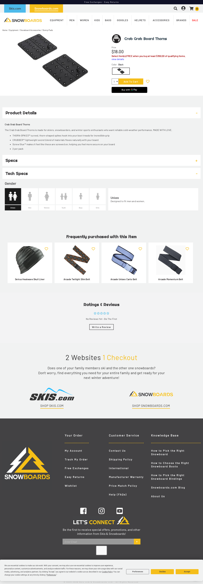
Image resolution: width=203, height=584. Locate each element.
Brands (181, 20)
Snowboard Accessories (30, 30)
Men (72, 20)
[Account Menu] (183, 8)
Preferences (137, 572)
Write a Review (101, 327)
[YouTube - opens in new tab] (120, 510)
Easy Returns (75, 476)
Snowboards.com (46, 8)
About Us (158, 496)
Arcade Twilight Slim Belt (77, 279)
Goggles (122, 20)
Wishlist (71, 485)
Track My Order (76, 459)
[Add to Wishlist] (147, 81)
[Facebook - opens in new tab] (83, 510)
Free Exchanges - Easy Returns (101, 2)
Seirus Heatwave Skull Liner (30, 279)
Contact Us (117, 450)
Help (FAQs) (118, 494)
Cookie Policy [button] (107, 572)
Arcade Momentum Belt (170, 279)
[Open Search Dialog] (175, 8)
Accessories (161, 20)
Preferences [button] (51, 575)
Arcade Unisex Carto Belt (124, 279)
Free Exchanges (77, 468)
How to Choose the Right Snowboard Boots (170, 464)
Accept (187, 572)
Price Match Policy (123, 485)
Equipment (57, 20)
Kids (97, 20)
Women (84, 20)
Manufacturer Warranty (126, 476)
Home (4, 30)
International (119, 468)
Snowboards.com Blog (168, 487)
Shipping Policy (121, 459)
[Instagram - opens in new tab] (101, 510)
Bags (108, 20)
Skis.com (15, 8)
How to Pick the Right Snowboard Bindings (168, 476)
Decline (162, 572)
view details (118, 59)
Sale (195, 20)
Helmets (140, 20)
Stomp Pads (48, 30)
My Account (73, 450)
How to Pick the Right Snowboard (168, 452)
